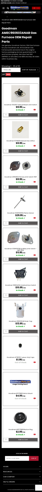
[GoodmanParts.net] (19, 8)
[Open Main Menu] (3, 8)
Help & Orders (9, 482)
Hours (5, 466)
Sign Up (33, 458)
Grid (8, 74)
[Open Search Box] (8, 8)
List (3, 74)
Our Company (9, 477)
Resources (7, 472)
